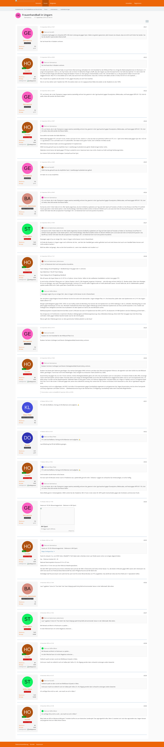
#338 (145, 643)
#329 (145, 328)
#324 (145, 121)
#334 (145, 502)
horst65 (56, 392)
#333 (145, 462)
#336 (145, 582)
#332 (145, 431)
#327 (145, 223)
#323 (145, 91)
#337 (145, 613)
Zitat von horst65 (49, 32)
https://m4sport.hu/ (47, 551)
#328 (145, 256)
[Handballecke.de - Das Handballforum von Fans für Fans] (24, 4)
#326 (145, 192)
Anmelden (129, 3)
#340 (145, 706)
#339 (145, 675)
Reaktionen (21, 46)
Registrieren (137, 3)
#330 (145, 358)
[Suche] (146, 3)
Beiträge (21, 48)
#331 (145, 401)
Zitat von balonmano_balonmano (54, 228)
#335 (145, 540)
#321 (145, 27)
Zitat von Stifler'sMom (50, 291)
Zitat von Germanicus (50, 62)
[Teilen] (147, 21)
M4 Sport (44, 526)
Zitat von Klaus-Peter (50, 437)
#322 (145, 57)
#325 (145, 162)
